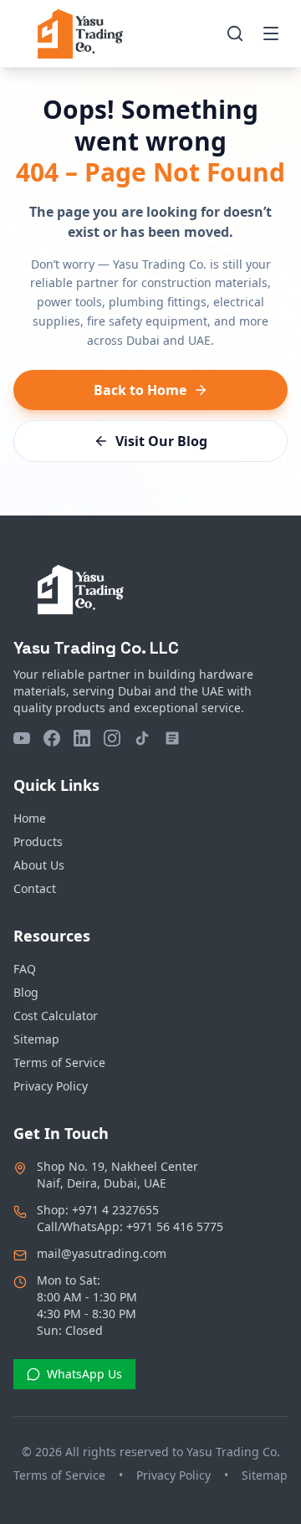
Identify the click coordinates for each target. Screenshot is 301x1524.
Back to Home (140, 390)
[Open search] (235, 33)
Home (29, 818)
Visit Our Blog (161, 441)
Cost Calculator (55, 1016)
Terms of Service (59, 1062)
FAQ (24, 969)
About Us (38, 865)
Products (38, 841)
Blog (25, 992)
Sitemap (36, 1039)
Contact (34, 888)
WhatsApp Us (84, 1374)
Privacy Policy (50, 1086)
